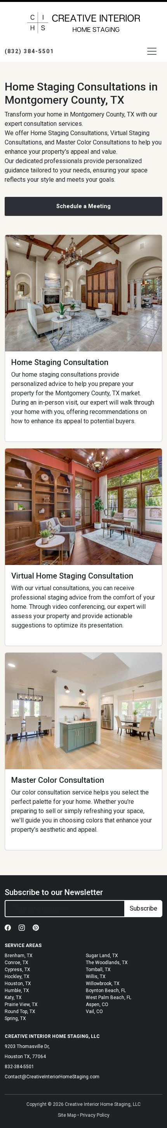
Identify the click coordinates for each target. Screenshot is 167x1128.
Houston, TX (18, 983)
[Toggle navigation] (151, 51)
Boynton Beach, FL (106, 990)
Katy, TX (13, 997)
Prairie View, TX (21, 1004)
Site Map (67, 1115)
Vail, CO (94, 1011)
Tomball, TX (98, 969)
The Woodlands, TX (107, 962)
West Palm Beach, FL (108, 997)
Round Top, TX (20, 1011)
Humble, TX (17, 990)
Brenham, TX (19, 955)
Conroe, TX (16, 962)
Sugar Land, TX (102, 955)
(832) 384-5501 (29, 51)
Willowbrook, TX (103, 983)
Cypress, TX (17, 969)
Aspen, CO (97, 1004)
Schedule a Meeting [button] (83, 206)
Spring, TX (15, 1018)
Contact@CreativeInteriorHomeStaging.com (52, 1076)
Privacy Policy (95, 1115)
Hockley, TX (17, 976)
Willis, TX (96, 976)
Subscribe (143, 908)
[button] (8, 928)
